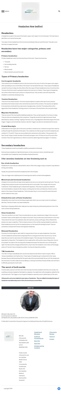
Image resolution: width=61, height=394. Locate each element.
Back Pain (37, 341)
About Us (52, 336)
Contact (51, 339)
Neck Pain (37, 343)
